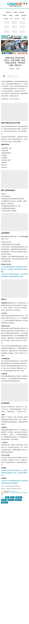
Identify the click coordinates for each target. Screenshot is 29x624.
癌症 (7, 497)
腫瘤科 (18, 68)
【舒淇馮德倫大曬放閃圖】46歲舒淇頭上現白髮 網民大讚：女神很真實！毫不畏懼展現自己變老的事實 (14, 269)
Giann (10, 75)
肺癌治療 (18, 500)
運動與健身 (23, 15)
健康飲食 (17, 15)
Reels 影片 (17, 18)
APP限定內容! (8, 12)
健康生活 (11, 15)
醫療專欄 (22, 12)
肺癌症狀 (10, 500)
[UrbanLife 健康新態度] (14, 4)
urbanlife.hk (14, 491)
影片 (11, 18)
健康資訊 (15, 12)
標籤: (3, 497)
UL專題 (23, 18)
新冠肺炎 (6, 18)
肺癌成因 (4, 502)
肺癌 (7, 84)
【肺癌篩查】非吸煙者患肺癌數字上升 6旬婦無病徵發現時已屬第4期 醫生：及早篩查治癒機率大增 (14, 473)
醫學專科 (5, 15)
